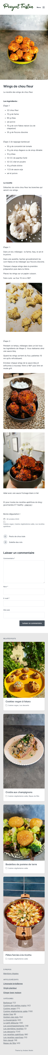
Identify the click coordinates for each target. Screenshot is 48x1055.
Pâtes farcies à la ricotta (18, 955)
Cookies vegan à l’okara (18, 701)
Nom (5, 587)
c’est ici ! (28, 505)
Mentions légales (11, 973)
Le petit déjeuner (11, 1023)
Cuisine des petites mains (14, 1005)
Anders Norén (28, 1050)
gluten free (8, 1014)
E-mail (6, 598)
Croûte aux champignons (19, 792)
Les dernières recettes (13, 1029)
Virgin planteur (10, 988)
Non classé (8, 1040)
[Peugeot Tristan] (18, 7)
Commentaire (9, 558)
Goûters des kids (11, 1017)
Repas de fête (34, 796)
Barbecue (7, 1003)
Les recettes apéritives (13, 1034)
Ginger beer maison (12, 992)
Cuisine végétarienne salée (24, 524)
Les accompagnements (13, 1026)
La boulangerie (10, 1020)
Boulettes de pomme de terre (21, 864)
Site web (6, 610)
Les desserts (24, 705)
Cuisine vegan (8, 524)
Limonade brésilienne (13, 984)
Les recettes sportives (13, 1037)
